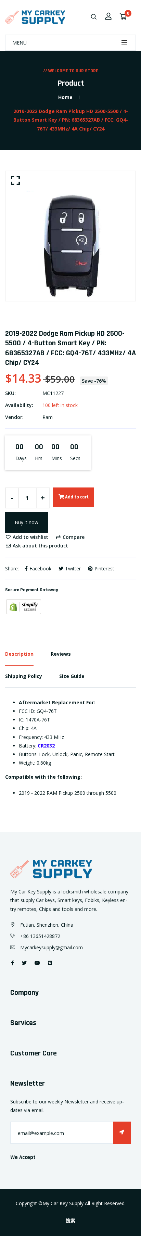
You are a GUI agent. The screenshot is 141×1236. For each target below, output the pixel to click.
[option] (70, 236)
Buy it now (26, 522)
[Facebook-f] (12, 963)
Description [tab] (19, 654)
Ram (47, 417)
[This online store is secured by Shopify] (23, 606)
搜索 (70, 1221)
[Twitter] (24, 963)
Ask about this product (39, 545)
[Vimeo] (50, 963)
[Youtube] (37, 963)
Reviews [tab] (61, 654)
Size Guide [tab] (72, 676)
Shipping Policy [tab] (23, 676)
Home (65, 97)
